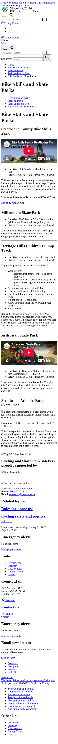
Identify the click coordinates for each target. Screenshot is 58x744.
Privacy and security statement (28, 680)
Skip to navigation (26, 2)
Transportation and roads (20, 697)
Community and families (20, 691)
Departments (14, 563)
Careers (11, 574)
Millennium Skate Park (20, 212)
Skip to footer (8, 5)
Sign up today (8, 657)
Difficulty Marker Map (12, 202)
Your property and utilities (21, 700)
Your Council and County (21, 688)
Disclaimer (6, 680)
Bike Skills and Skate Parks (24, 87)
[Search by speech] (46, 19)
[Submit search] (47, 57)
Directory (12, 565)
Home (11, 64)
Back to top (7, 677)
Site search (6, 19)
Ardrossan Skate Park (19, 335)
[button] (36, 11)
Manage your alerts (11, 549)
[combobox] (28, 19)
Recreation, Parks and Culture (16, 488)
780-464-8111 (8, 614)
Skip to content (9, 2)
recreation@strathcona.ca (22, 494)
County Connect (16, 571)
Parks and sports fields (19, 73)
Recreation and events (19, 67)
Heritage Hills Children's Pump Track (27, 248)
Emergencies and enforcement (23, 703)
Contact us (10, 607)
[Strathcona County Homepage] (17, 11)
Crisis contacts (15, 568)
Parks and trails (15, 70)
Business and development (21, 706)
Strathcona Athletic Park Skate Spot (22, 403)
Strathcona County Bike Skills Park (26, 131)
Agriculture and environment (22, 709)
